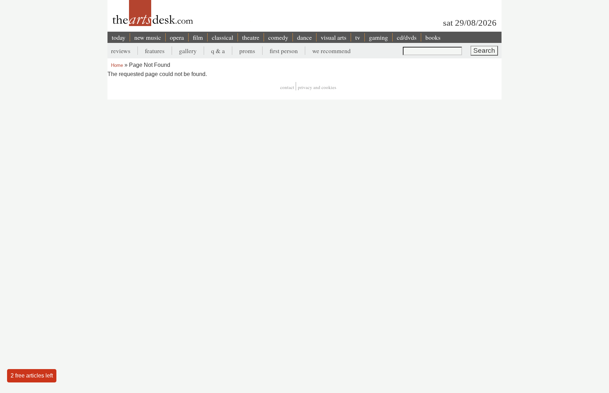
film (198, 37)
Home (117, 65)
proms (247, 50)
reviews (120, 50)
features (155, 50)
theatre (250, 37)
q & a (218, 50)
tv (357, 37)
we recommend (331, 50)
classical (222, 37)
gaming (378, 37)
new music (147, 37)
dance (304, 37)
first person (284, 50)
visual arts (333, 37)
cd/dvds (407, 37)
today (118, 37)
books (433, 37)
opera (177, 37)
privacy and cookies (317, 87)
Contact (287, 87)
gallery (188, 50)
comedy (278, 37)
